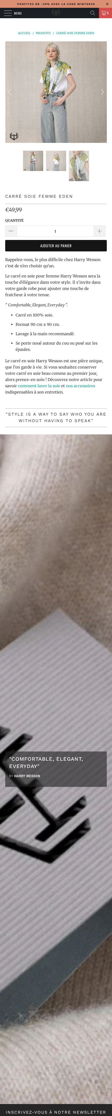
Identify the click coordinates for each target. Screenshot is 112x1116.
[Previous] (10, 92)
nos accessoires (80, 385)
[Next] (102, 92)
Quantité (14, 220)
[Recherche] (93, 13)
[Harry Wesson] (56, 13)
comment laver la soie (39, 385)
